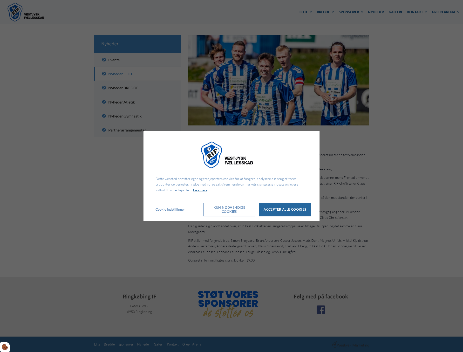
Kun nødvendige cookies (229, 209)
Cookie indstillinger (170, 209)
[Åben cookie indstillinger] (5, 347)
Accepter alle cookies (285, 209)
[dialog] (231, 176)
